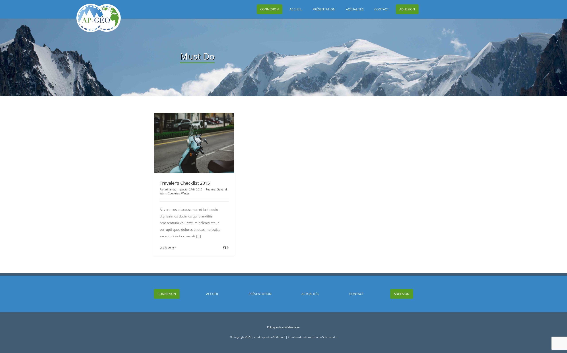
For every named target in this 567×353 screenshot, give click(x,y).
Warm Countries (170, 193)
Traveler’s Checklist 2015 (186, 142)
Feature (211, 189)
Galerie (202, 142)
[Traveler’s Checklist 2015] (194, 143)
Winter (185, 193)
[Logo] (98, 5)
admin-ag (170, 189)
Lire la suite (167, 247)
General (222, 189)
